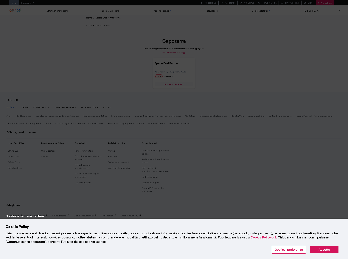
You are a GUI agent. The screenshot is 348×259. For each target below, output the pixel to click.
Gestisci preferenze (289, 250)
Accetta (324, 250)
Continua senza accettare (24, 216)
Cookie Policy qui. (264, 237)
